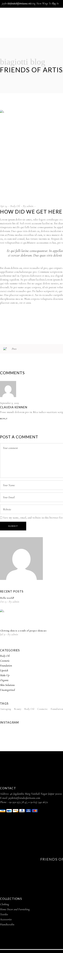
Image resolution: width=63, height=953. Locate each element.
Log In (56, 3)
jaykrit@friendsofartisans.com (16, 3)
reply (4, 418)
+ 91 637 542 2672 (38, 802)
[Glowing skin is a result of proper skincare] (9, 618)
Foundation (6, 665)
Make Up (4, 675)
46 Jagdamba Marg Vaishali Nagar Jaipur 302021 (36, 793)
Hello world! (7, 598)
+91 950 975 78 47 (17, 802)
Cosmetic (5, 660)
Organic (4, 680)
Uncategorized (7, 690)
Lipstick (4, 670)
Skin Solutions (7, 685)
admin (30, 206)
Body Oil (15, 206)
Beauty (17, 709)
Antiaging (5, 709)
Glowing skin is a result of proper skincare (23, 630)
